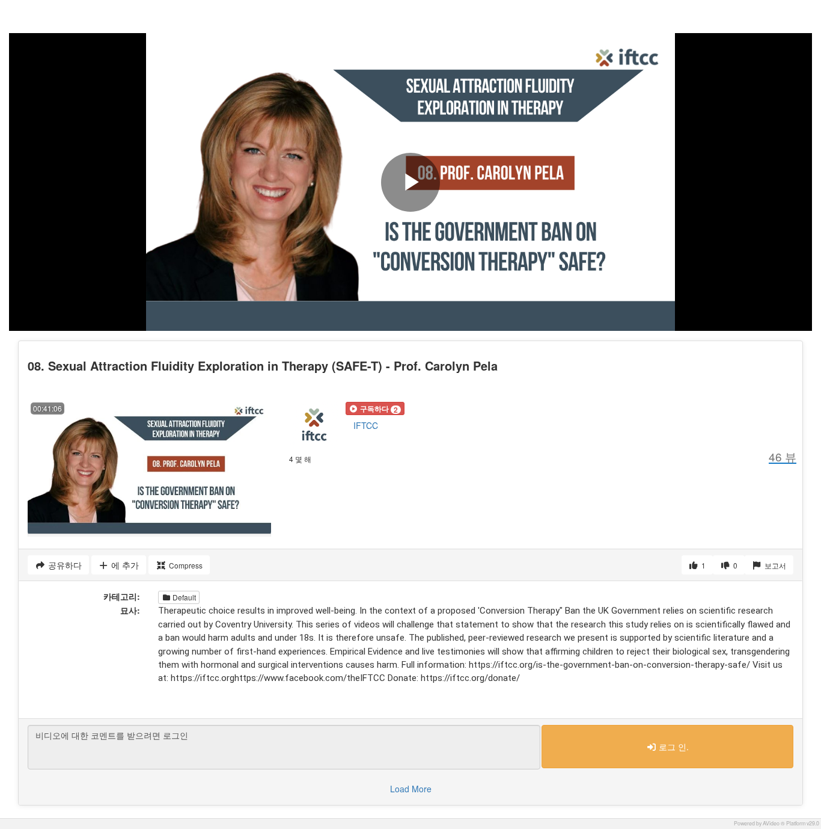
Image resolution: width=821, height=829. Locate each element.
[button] (375, 408)
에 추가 (124, 565)
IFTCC (365, 425)
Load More (411, 789)
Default (183, 597)
